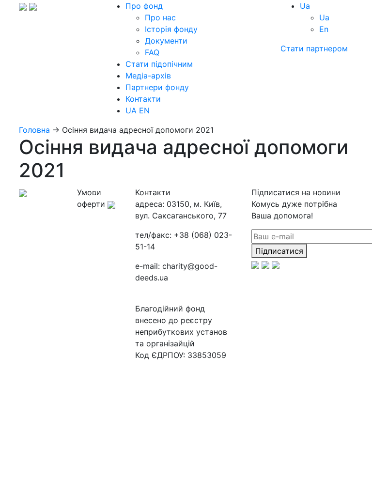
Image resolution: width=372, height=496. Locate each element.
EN (144, 110)
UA (131, 110)
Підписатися (279, 251)
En (323, 29)
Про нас (160, 17)
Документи (166, 41)
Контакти (143, 99)
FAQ (152, 52)
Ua (324, 17)
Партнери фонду (157, 87)
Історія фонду (171, 29)
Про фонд (144, 6)
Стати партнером (314, 48)
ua (305, 6)
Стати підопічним (159, 64)
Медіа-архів (148, 75)
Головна (34, 130)
